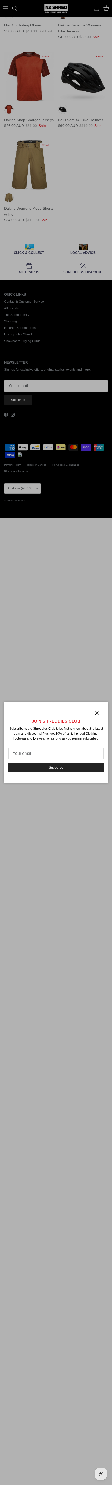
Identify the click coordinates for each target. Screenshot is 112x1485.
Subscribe (56, 767)
